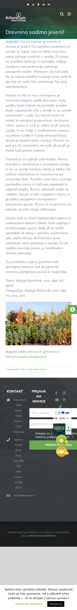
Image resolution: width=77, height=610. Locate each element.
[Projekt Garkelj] (62, 413)
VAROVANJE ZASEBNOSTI (42, 535)
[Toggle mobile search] (62, 14)
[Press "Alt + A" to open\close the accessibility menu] (72, 309)
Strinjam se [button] (56, 603)
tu (22, 598)
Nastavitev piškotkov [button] (29, 604)
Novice (43, 369)
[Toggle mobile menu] (69, 14)
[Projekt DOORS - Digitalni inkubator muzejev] (62, 418)
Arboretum (33, 369)
